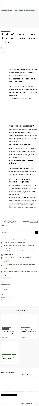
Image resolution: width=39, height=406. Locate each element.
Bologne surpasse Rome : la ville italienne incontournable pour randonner (19, 245)
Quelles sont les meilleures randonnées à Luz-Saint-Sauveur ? (16, 242)
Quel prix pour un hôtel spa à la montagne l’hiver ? (14, 239)
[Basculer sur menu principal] (1, 4)
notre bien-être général (22, 75)
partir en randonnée (18, 148)
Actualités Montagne (6, 31)
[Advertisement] (19, 19)
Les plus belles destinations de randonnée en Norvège (9, 332)
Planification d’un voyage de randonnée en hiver (9, 357)
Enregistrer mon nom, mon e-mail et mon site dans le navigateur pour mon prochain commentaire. (19, 391)
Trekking (3, 299)
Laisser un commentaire (4, 52)
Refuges (3, 294)
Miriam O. (2, 48)
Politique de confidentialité (5, 403)
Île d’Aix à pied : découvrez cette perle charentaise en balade (16, 250)
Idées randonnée (4, 289)
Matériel (3, 292)
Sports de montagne (5, 297)
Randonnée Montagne (7, 228)
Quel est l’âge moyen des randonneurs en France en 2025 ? (28, 331)
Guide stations (4, 287)
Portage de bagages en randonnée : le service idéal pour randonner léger (19, 248)
